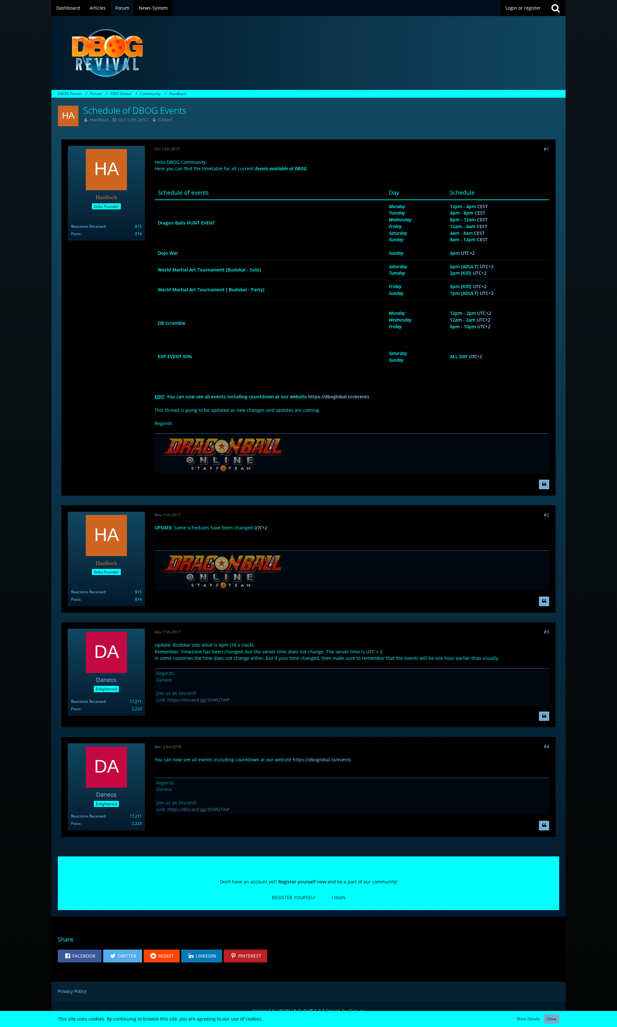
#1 (546, 149)
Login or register (523, 8)
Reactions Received (88, 226)
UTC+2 (468, 253)
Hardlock (99, 120)
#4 (546, 746)
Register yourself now (302, 882)
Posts (76, 233)
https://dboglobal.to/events (338, 397)
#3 (546, 632)
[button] (80, 956)
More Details (528, 1019)
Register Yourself (294, 897)
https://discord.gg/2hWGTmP (198, 700)
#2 (546, 515)
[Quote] (544, 484)
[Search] (556, 8)
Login (338, 897)
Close (552, 1019)
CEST (482, 206)
